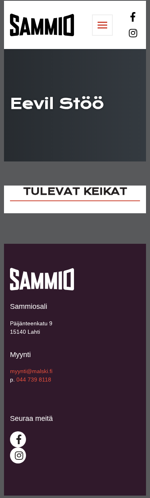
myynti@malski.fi (31, 371)
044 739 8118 (33, 379)
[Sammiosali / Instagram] (132, 33)
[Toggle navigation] (102, 25)
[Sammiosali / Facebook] (132, 17)
